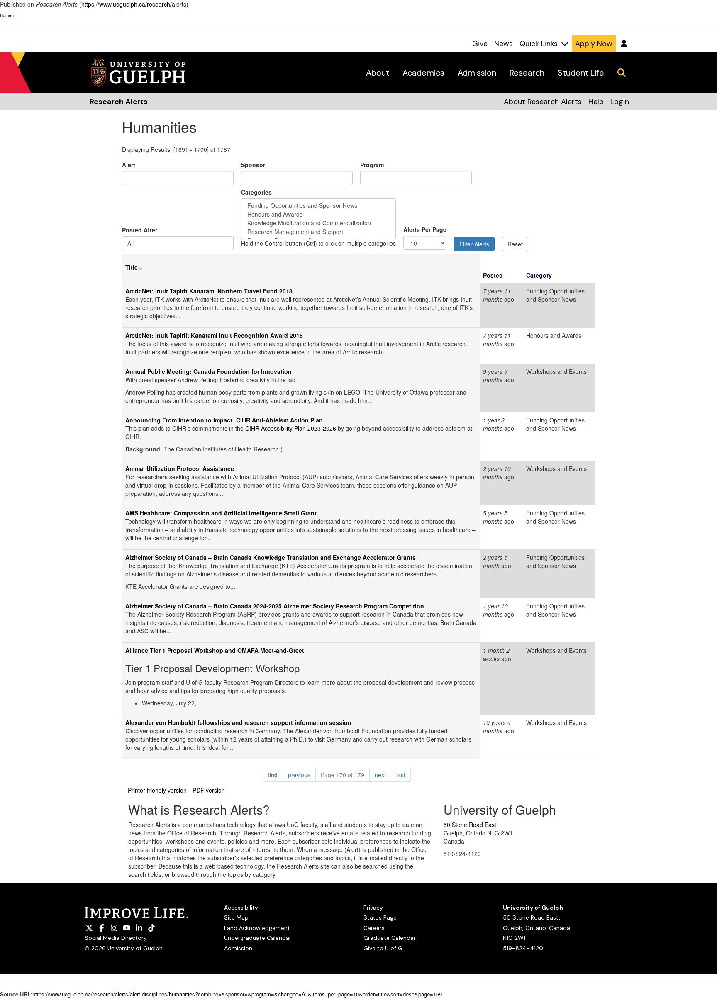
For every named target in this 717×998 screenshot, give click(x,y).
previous (302, 774)
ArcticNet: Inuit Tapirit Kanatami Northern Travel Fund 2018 (209, 291)
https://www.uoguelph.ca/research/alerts (133, 4)
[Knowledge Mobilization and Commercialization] (318, 223)
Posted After (139, 230)
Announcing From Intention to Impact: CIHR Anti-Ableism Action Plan (224, 420)
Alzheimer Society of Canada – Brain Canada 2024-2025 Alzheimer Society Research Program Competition (274, 606)
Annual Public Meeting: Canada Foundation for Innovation (208, 371)
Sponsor (253, 165)
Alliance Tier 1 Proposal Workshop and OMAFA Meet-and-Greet (214, 650)
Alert (128, 165)
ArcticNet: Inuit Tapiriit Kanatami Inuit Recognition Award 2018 (214, 335)
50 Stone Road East (470, 824)
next (383, 774)
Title (131, 267)
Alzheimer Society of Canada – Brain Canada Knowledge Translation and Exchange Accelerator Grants (270, 557)
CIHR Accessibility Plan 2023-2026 (290, 428)
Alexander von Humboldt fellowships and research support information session (238, 722)
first (275, 774)
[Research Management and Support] (318, 231)
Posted (493, 275)
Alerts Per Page (424, 229)
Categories (256, 192)
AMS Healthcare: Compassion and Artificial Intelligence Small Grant (221, 513)
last (403, 774)
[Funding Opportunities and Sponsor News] (318, 205)
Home (5, 15)
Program (372, 165)
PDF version (209, 790)
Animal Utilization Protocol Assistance (179, 468)
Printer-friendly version (157, 790)
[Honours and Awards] (318, 214)
